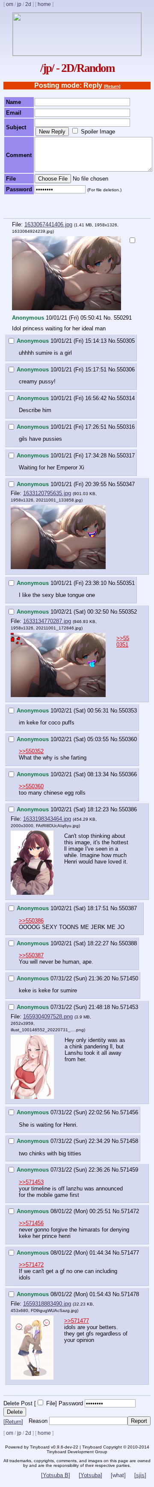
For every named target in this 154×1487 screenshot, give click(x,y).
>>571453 (31, 1182)
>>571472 (31, 1264)
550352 (128, 611)
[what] (118, 1475)
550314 (126, 398)
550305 (126, 341)
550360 (128, 739)
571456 (129, 1112)
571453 (129, 1007)
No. (108, 318)
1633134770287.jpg (47, 621)
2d (28, 4)
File (50, 1403)
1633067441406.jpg (48, 224)
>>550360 (31, 786)
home (44, 4)
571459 (129, 1169)
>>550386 (31, 920)
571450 (129, 978)
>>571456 (31, 1223)
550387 (128, 908)
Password (71, 1403)
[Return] (112, 86)
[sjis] (140, 1475)
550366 (128, 774)
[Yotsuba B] (55, 1475)
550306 (126, 369)
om (9, 4)
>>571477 (76, 1321)
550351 (126, 583)
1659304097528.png (48, 1016)
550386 (128, 809)
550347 (126, 484)
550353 (128, 710)
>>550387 (31, 955)
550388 (128, 943)
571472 (130, 1211)
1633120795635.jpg (47, 493)
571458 (129, 1141)
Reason (38, 1421)
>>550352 (31, 751)
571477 (130, 1253)
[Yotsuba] (90, 1475)
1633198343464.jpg (47, 819)
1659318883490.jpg (47, 1303)
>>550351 (122, 641)
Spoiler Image (98, 131)
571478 (130, 1294)
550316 (126, 427)
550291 (123, 318)
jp (19, 4)
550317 (126, 455)
